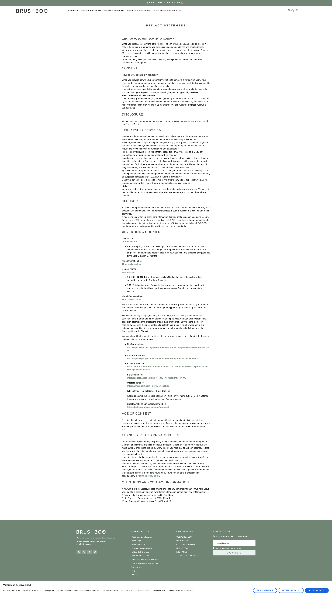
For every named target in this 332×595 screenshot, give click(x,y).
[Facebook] (79, 552)
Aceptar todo (317, 590)
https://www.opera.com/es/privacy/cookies (148, 386)
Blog (179, 11)
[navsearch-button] (292, 11)
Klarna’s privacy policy (148, 476)
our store (160, 44)
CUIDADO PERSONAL (114, 11)
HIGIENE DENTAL (94, 11)
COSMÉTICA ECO (76, 11)
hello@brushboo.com (87, 544)
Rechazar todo (291, 590)
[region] (166, 588)
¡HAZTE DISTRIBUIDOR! (163, 11)
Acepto (228, 548)
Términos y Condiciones (231, 548)
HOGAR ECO (132, 11)
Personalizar (265, 590)
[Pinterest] (95, 552)
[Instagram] (89, 552)
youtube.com (128, 272)
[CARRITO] (297, 10)
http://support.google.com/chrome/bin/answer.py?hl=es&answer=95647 (163, 358)
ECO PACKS (145, 11)
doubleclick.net (129, 242)
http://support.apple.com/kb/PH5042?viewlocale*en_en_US (156, 378)
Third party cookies (131, 264)
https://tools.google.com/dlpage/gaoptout (148, 407)
